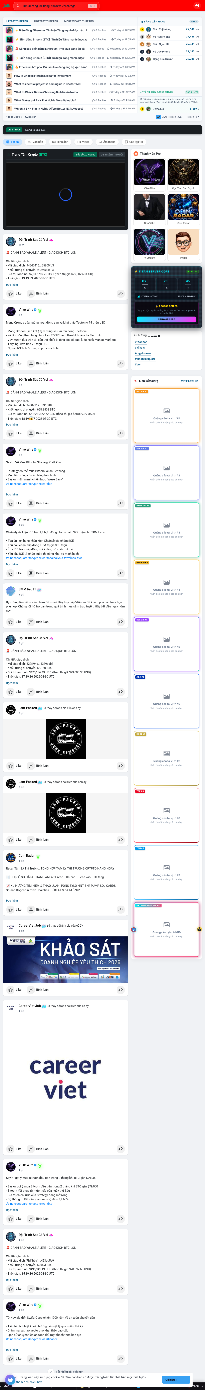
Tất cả (14, 141)
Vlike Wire (26, 310)
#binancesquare (16, 484)
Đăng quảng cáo (190, 380)
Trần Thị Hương (162, 29)
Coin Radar (27, 855)
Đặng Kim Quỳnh (163, 59)
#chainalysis (54, 558)
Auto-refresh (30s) (172, 116)
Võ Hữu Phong (161, 36)
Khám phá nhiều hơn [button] (28, 1382)
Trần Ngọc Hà (161, 44)
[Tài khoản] (197, 5)
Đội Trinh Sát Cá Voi (33, 240)
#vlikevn (140, 347)
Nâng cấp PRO (166, 319)
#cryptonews (36, 484)
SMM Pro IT (27, 589)
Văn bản (37, 141)
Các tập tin (136, 141)
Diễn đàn (31, 116)
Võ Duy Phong (161, 51)
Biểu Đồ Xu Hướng (85, 154)
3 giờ (21, 713)
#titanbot (141, 342)
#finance (52, 1339)
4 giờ (21, 861)
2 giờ (21, 524)
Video (85, 141)
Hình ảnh (62, 141)
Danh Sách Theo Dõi (112, 154)
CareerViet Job (30, 925)
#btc (49, 484)
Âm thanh (109, 141)
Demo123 (158, 108)
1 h (20, 315)
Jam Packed (28, 708)
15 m (21, 245)
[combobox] (56, 6)
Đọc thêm (12, 284)
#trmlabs (70, 558)
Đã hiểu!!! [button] (171, 1379)
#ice (79, 558)
